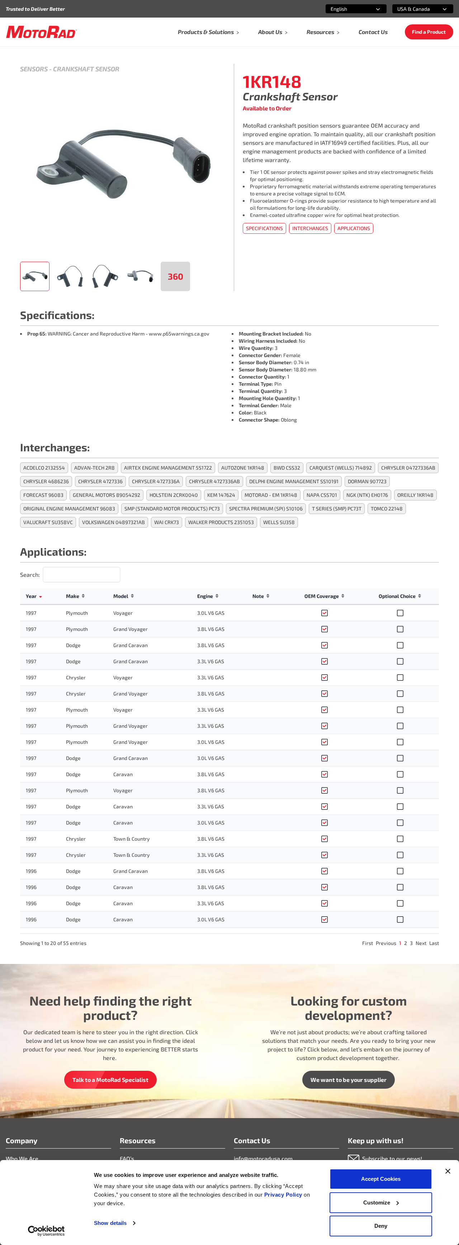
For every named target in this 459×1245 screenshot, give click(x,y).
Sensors (34, 69)
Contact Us (373, 31)
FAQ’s (127, 1158)
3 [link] (411, 943)
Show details (110, 1223)
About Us (270, 31)
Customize (376, 1202)
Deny (380, 1226)
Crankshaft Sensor (86, 69)
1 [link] (400, 943)
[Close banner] (447, 1171)
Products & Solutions (206, 31)
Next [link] (421, 943)
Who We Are (22, 1158)
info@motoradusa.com (263, 1158)
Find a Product (429, 32)
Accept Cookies (381, 1179)
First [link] (367, 943)
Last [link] (434, 943)
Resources (320, 31)
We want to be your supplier (349, 1079)
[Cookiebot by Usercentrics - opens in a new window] (46, 1231)
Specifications (264, 228)
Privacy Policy (284, 1195)
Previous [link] (386, 943)
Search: (30, 574)
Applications (353, 228)
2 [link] (405, 943)
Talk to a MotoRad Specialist (110, 1079)
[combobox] (347, 8)
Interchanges (310, 228)
